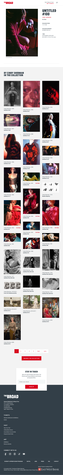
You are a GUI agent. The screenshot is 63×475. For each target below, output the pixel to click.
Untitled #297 (45, 142)
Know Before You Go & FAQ (10, 432)
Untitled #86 (45, 245)
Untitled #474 (7, 344)
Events (5, 419)
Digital (28, 461)
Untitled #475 (45, 321)
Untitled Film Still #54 (28, 291)
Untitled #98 (45, 229)
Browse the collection (31, 358)
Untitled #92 (26, 234)
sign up (31, 386)
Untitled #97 (7, 229)
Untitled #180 (7, 130)
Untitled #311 (45, 108)
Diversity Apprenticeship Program (13, 461)
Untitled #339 (7, 110)
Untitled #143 (26, 135)
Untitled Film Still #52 (47, 293)
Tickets (7, 415)
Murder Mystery (46, 196)
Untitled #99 (26, 217)
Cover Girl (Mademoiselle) (10, 293)
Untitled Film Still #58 (28, 271)
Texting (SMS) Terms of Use (25, 470)
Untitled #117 (7, 196)
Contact (56, 461)
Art (5, 439)
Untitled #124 (45, 178)
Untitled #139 (7, 163)
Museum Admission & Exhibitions (11, 417)
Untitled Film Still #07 (47, 274)
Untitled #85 (7, 245)
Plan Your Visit (7, 428)
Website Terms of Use (8, 470)
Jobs (35, 461)
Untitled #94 (26, 184)
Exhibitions (6, 442)
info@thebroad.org (8, 407)
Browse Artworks (7, 444)
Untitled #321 (26, 111)
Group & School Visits (8, 434)
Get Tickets (50, 3)
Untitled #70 (26, 253)
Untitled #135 (26, 168)
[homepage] (8, 3)
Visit (6, 425)
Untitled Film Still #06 (9, 278)
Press (42, 461)
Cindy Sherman (46, 17)
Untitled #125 (45, 159)
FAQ (49, 461)
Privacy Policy (35, 470)
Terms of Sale (16, 470)
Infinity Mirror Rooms (8, 430)
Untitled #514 (26, 312)
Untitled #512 (7, 310)
